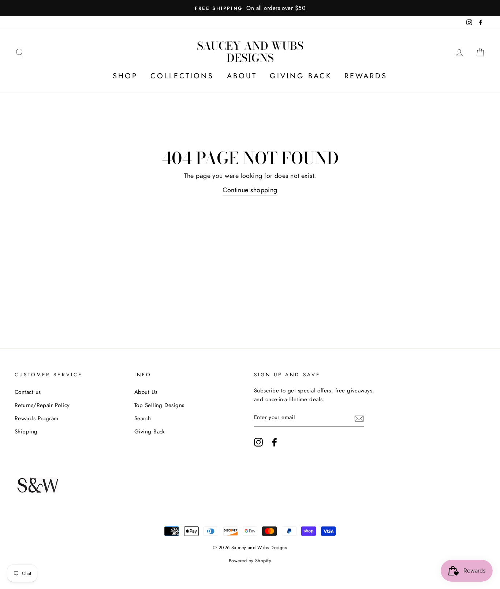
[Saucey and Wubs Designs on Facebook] (274, 442)
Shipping (26, 432)
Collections (182, 76)
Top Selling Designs (159, 405)
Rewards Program (37, 418)
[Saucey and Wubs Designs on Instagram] (258, 442)
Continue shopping (250, 190)
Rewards (365, 76)
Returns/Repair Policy (42, 405)
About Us (146, 392)
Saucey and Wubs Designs (250, 51)
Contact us (28, 392)
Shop (125, 76)
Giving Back (301, 76)
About (242, 76)
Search (142, 418)
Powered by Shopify (250, 561)
